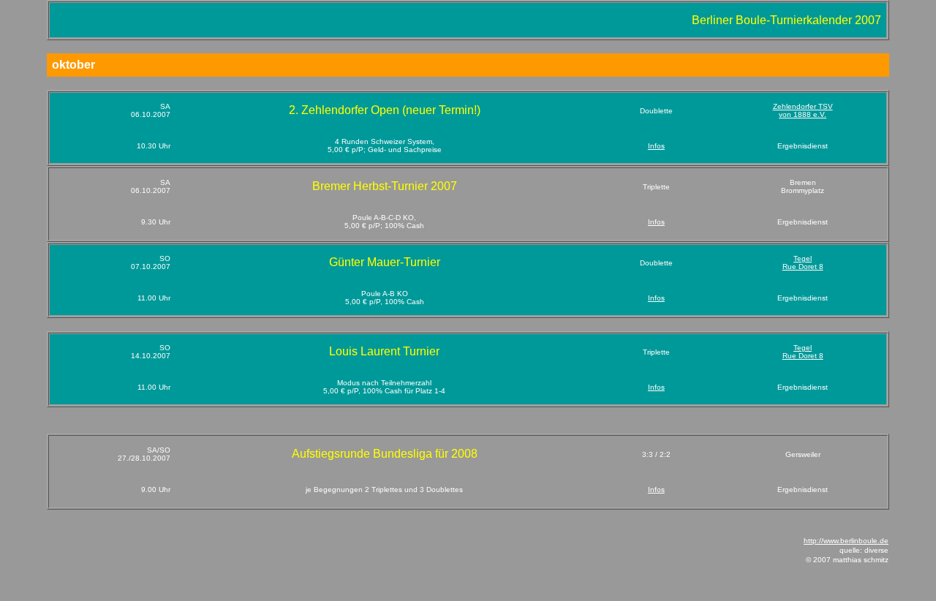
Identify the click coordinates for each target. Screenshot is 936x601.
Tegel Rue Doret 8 (802, 262)
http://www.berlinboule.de (846, 541)
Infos (656, 146)
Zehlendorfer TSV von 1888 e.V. (803, 110)
